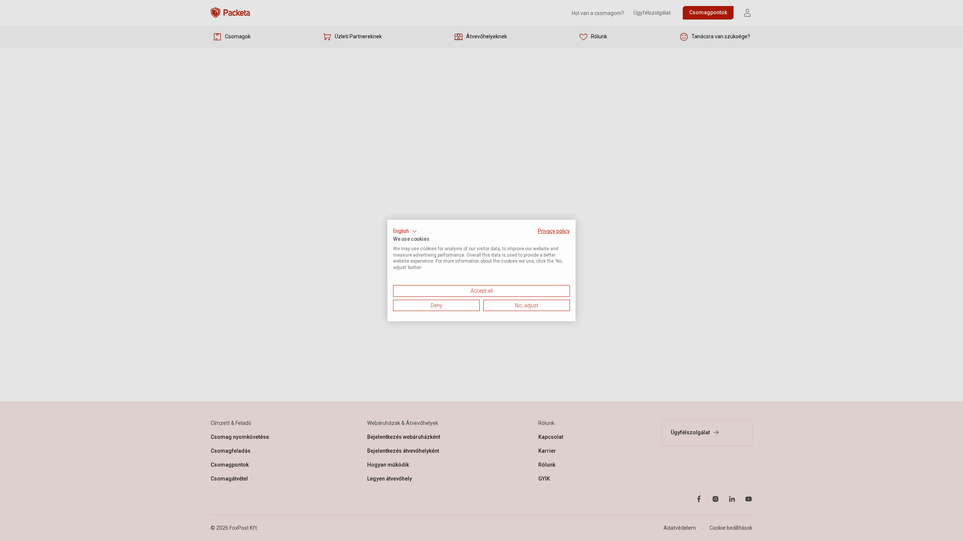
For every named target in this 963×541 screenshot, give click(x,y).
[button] (405, 231)
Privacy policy (554, 231)
